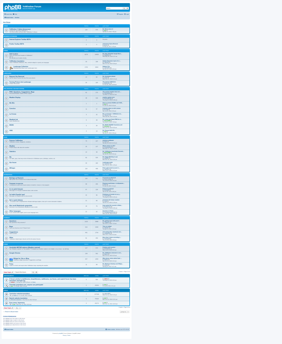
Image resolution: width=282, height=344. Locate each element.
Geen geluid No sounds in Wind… (112, 205)
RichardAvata (107, 98)
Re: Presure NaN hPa (109, 130)
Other (11, 237)
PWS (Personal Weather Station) (14, 88)
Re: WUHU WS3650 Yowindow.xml (112, 125)
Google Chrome (14, 253)
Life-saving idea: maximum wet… (112, 231)
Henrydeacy (107, 93)
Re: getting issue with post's (111, 220)
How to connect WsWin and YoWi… (113, 102)
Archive (6, 22)
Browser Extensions (10, 36)
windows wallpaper (108, 140)
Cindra (106, 265)
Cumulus (12, 108)
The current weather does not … (112, 91)
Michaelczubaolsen (16, 299)
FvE (105, 131)
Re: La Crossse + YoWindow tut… (112, 113)
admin (13, 282)
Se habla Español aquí (17, 194)
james (105, 45)
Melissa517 (107, 83)
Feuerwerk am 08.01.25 (109, 177)
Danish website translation (18, 298)
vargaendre (107, 233)
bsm (105, 184)
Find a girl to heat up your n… (111, 168)
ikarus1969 (107, 120)
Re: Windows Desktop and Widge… (113, 263)
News (34, 282)
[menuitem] (15, 14)
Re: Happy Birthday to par (110, 156)
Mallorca (15, 295)
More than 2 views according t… (112, 237)
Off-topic (12, 168)
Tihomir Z (106, 115)
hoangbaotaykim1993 (110, 212)
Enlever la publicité (108, 188)
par (105, 30)
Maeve (106, 254)
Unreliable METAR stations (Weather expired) (24, 247)
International (8, 174)
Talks (5, 137)
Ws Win (12, 103)
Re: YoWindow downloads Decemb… (113, 151)
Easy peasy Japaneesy (17, 303)
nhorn (105, 141)
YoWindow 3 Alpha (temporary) (20, 29)
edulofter (106, 158)
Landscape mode (108, 162)
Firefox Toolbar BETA (16, 44)
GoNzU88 (107, 195)
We (10, 157)
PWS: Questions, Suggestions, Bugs (21, 92)
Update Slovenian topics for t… (112, 61)
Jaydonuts (107, 163)
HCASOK (106, 190)
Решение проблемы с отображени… (113, 183)
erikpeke (106, 227)
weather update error (109, 97)
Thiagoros (107, 222)
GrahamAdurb (108, 147)
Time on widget (107, 226)
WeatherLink (13, 119)
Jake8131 (106, 169)
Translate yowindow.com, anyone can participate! (26, 285)
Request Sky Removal (16, 76)
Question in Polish (108, 211)
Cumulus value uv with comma (112, 108)
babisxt (106, 259)
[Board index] (13, 7)
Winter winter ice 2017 (109, 145)
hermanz (106, 126)
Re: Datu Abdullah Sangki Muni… (112, 53)
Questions (12, 221)
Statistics (12, 151)
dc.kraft (106, 109)
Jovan (106, 77)
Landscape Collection (20, 66)
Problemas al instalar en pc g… (112, 194)
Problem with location (109, 247)
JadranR (106, 62)
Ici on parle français (16, 189)
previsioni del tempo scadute (111, 200)
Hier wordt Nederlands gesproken (20, 205)
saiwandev (107, 67)
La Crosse (12, 114)
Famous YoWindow (16, 140)
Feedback (7, 217)
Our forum (12, 162)
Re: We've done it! (108, 29)
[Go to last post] (109, 278)
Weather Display (14, 97)
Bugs (11, 226)
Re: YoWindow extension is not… (112, 252)
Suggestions (13, 232)
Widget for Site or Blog (21, 258)
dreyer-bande (107, 179)
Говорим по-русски (16, 183)
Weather (12, 146)
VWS (11, 130)
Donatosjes (107, 248)
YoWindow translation (16, 61)
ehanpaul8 (107, 238)
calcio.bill (106, 293)
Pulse (11, 264)
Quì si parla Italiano (16, 200)
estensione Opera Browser (110, 43)
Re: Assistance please (109, 76)
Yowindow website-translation (19, 293)
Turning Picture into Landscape (20, 82)
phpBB (60, 333)
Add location (13, 54)
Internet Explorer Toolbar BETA (20, 39)
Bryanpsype (107, 206)
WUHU (11, 125)
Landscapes (7, 73)
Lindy (105, 201)
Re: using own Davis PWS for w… (112, 119)
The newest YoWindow (109, 81)
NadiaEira (106, 55)
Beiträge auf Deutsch (16, 178)
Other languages (15, 211)
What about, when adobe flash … (112, 258)
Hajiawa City (106, 66)
